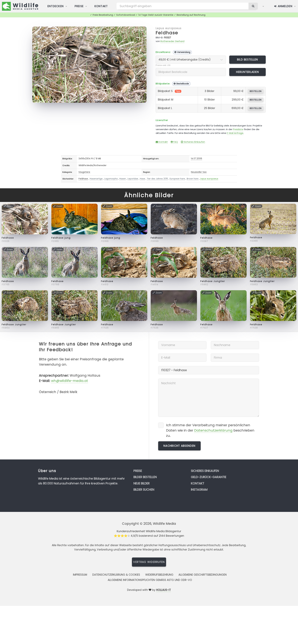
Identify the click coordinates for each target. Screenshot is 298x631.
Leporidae (133, 178)
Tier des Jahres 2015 (157, 178)
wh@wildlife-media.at (69, 380)
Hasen (122, 178)
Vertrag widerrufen (149, 562)
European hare (177, 178)
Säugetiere (84, 172)
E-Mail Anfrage (235, 133)
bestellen (255, 91)
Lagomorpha (111, 178)
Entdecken (55, 6)
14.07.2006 (196, 158)
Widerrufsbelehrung (159, 575)
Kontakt (101, 6)
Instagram (199, 490)
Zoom (139, 30)
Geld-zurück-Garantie (208, 477)
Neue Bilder (141, 483)
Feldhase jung (61, 237)
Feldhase (167, 33)
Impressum (80, 575)
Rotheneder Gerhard (172, 41)
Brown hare (193, 178)
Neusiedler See (199, 172)
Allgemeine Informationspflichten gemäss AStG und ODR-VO (150, 580)
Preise (79, 6)
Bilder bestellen (145, 477)
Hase (142, 178)
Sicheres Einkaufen (194, 141)
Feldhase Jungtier (212, 281)
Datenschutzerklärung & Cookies (116, 575)
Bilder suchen (143, 490)
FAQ (175, 141)
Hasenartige (96, 178)
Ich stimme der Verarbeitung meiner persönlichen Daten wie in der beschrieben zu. (210, 430)
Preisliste (238, 129)
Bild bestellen (247, 59)
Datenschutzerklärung (213, 430)
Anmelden (284, 6)
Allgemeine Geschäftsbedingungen (202, 575)
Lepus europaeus (168, 28)
